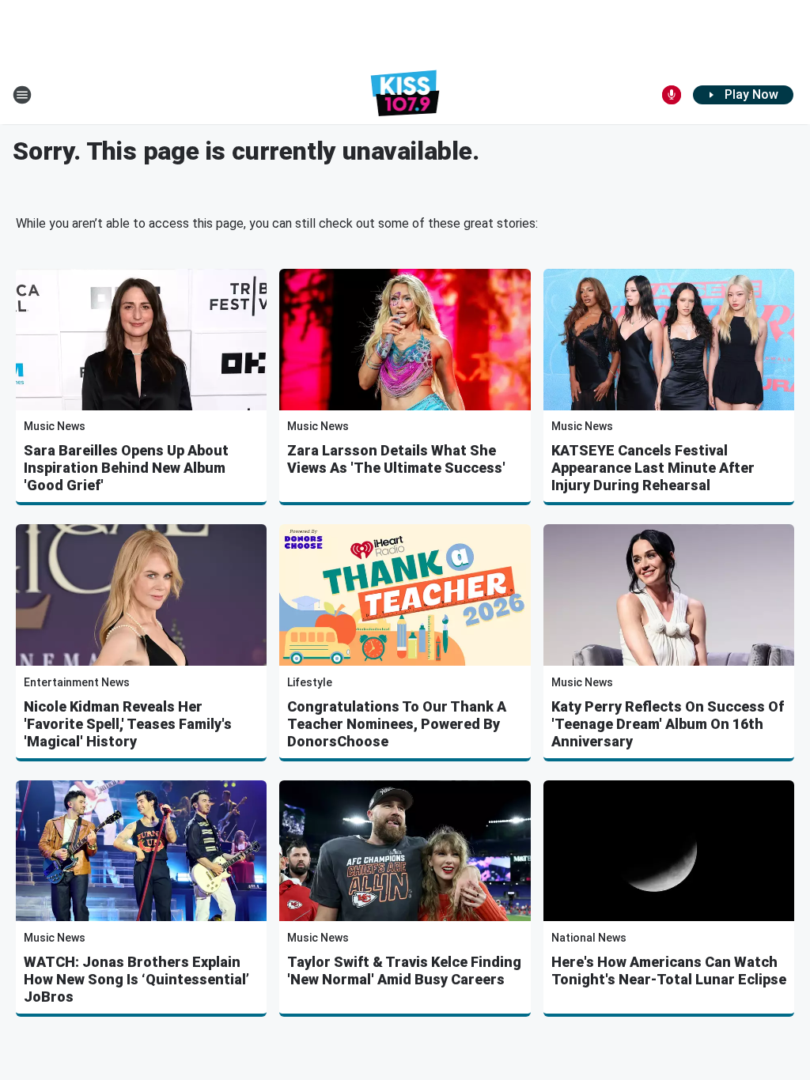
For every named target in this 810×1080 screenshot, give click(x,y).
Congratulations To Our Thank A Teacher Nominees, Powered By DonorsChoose (396, 724)
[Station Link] (405, 95)
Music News (54, 426)
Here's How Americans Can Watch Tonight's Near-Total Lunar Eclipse (668, 970)
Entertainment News (77, 682)
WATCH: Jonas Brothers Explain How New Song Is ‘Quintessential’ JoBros (136, 979)
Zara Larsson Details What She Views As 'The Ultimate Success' (396, 459)
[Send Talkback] (671, 94)
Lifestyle (309, 682)
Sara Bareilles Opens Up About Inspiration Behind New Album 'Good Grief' (126, 467)
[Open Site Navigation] (22, 94)
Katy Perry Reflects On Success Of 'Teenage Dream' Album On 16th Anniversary (667, 724)
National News (588, 937)
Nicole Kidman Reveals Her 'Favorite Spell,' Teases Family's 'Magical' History (128, 724)
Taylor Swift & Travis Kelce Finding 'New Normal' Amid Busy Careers (404, 970)
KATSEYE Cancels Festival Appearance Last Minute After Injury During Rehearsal (653, 467)
